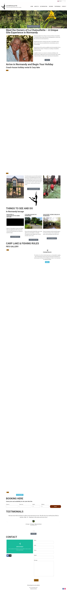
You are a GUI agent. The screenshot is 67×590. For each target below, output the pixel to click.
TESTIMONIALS (57, 6)
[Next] (7, 173)
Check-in (7, 504)
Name (35, 540)
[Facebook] (8, 555)
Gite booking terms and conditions (33, 585)
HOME (32, 6)
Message (35, 560)
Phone (35, 550)
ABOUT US (36, 6)
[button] (47, 6)
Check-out (21, 504)
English (60, 1)
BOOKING (51, 6)
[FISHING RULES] (47, 250)
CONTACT (64, 6)
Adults (33, 504)
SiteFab (35, 588)
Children (42, 504)
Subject (35, 555)
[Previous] (7, 70)
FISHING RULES (47, 252)
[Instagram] (10, 555)
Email (35, 545)
